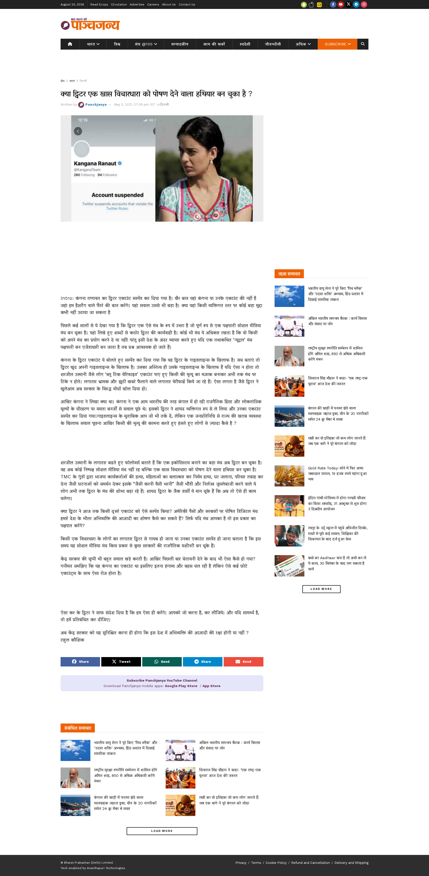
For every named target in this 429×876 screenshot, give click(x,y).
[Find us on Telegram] (356, 4)
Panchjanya (96, 104)
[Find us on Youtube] (341, 4)
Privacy (241, 863)
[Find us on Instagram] (364, 4)
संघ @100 (144, 44)
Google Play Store (181, 686)
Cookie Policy (276, 863)
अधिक (301, 44)
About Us (169, 4)
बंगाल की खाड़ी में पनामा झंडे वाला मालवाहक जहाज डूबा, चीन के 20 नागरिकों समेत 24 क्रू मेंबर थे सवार (125, 803)
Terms (256, 863)
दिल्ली (83, 81)
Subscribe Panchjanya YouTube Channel (162, 680)
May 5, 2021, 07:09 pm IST (134, 104)
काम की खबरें (214, 44)
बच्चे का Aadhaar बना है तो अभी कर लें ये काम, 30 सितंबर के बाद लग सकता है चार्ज (337, 563)
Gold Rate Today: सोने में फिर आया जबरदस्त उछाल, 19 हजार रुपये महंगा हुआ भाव (337, 474)
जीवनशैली (273, 44)
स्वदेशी (245, 44)
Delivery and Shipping (351, 863)
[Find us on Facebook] (333, 4)
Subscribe (335, 44)
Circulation (119, 4)
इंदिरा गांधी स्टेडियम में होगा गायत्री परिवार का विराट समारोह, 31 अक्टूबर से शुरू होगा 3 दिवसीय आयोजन (337, 503)
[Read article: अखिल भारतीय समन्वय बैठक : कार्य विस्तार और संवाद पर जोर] (180, 750)
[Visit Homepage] (90, 23)
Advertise (137, 4)
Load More (162, 831)
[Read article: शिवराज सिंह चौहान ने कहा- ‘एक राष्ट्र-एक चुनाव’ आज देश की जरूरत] (180, 777)
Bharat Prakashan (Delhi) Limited (88, 862)
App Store (211, 686)
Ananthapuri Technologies (106, 868)
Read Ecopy (99, 4)
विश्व (117, 44)
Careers (153, 4)
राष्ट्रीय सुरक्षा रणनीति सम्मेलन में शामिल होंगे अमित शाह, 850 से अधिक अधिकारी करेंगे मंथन (125, 775)
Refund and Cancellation (310, 863)
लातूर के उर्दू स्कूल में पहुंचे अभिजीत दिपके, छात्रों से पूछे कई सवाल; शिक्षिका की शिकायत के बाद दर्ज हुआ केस (337, 533)
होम (63, 81)
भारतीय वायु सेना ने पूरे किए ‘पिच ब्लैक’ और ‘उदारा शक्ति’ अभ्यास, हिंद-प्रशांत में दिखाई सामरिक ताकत (125, 748)
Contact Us (187, 4)
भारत (91, 44)
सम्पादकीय (179, 44)
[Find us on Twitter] (348, 4)
